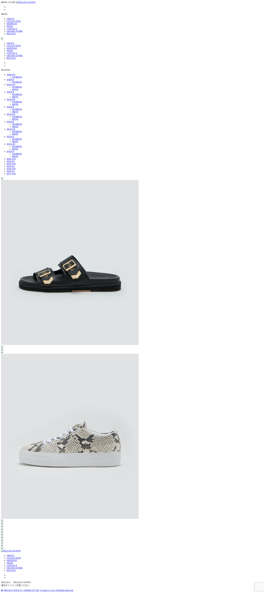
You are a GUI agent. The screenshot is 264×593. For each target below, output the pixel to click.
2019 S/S (11, 166)
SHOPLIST (12, 560)
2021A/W (11, 144)
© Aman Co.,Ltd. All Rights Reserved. (57, 590)
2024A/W (11, 99)
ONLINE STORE (15, 568)
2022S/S (10, 136)
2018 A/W (11, 169)
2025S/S (10, 92)
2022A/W (11, 129)
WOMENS (17, 77)
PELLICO (11, 570)
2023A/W (11, 114)
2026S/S (10, 79)
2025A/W (11, 84)
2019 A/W (11, 164)
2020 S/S (11, 161)
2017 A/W (11, 173)
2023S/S (10, 121)
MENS (15, 89)
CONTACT (12, 565)
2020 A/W (11, 159)
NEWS (10, 563)
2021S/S (10, 151)
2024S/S (10, 107)
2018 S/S (11, 171)
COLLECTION (14, 558)
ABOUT (10, 555)
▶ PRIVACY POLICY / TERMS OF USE (20, 590)
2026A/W (11, 74)
